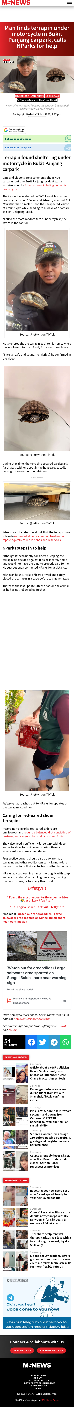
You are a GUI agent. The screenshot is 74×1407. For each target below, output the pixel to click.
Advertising (38, 1375)
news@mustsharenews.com (32, 1019)
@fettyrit (37, 888)
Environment (22, 96)
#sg (48, 900)
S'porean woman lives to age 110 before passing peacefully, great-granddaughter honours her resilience (50, 1139)
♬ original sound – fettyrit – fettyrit (37, 907)
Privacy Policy (38, 1385)
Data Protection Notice (39, 1383)
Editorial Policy (38, 1380)
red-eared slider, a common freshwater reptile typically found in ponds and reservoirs (33, 538)
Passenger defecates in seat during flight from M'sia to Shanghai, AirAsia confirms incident (48, 1094)
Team (37, 1388)
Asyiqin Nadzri (25, 114)
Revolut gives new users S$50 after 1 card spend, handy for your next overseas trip (49, 1194)
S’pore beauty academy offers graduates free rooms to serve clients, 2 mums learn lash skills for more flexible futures (50, 1261)
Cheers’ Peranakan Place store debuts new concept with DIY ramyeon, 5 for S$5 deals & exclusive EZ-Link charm (50, 1218)
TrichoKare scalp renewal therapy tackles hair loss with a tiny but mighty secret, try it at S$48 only (50, 1239)
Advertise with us (51, 1350)
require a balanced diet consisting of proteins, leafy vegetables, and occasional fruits (37, 834)
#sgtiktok (31, 900)
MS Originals (52, 96)
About (38, 1378)
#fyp (42, 900)
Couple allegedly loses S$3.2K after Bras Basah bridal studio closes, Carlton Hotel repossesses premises (50, 1161)
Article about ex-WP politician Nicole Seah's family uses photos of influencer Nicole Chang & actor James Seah (49, 1073)
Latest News (37, 96)
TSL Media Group (50, 1400)
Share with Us (22, 1350)
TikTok (62, 1026)
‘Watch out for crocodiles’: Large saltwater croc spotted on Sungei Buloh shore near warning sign (34, 917)
